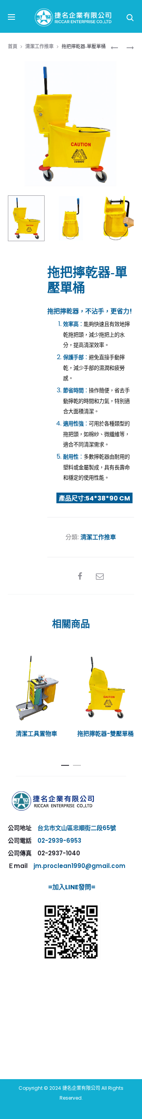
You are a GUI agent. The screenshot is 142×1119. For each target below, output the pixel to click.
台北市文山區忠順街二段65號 (76, 828)
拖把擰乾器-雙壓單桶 (105, 733)
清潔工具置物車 (36, 733)
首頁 (12, 46)
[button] (65, 763)
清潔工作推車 (39, 46)
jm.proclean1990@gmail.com (79, 866)
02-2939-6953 (59, 840)
